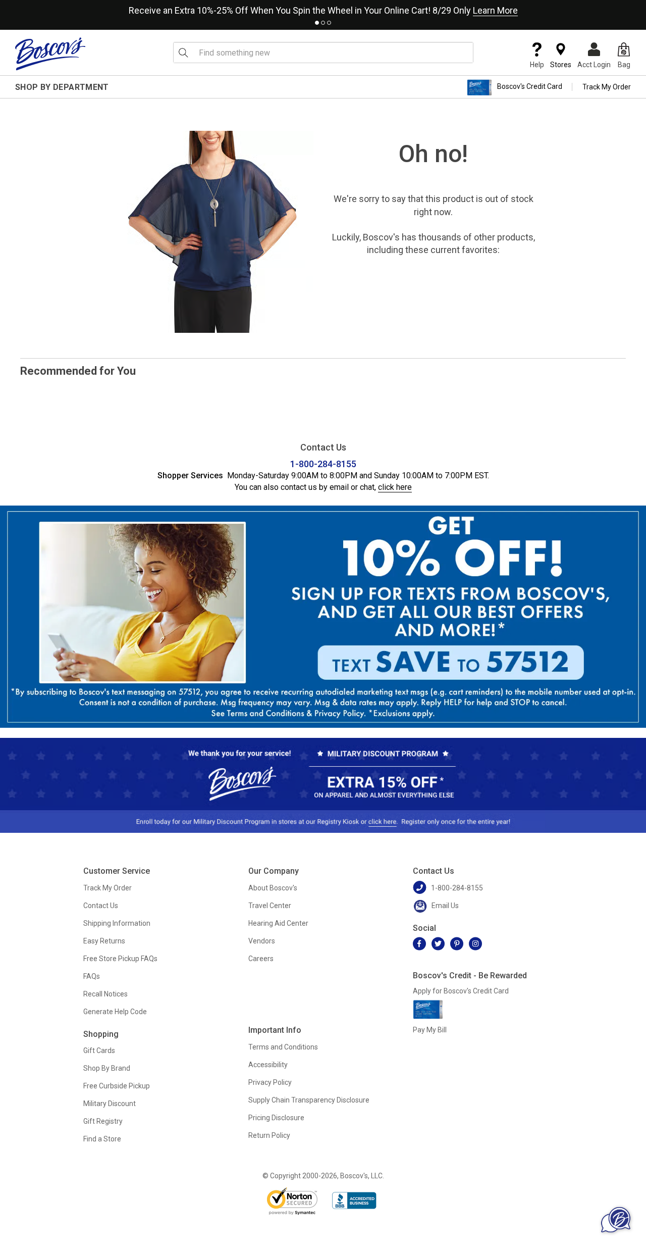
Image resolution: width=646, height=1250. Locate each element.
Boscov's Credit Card (529, 87)
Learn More (495, 10)
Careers (261, 959)
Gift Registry (103, 1121)
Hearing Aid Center (278, 923)
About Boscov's (272, 888)
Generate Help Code (115, 1012)
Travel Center (269, 906)
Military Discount (109, 1103)
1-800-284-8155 (323, 464)
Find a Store (102, 1139)
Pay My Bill (430, 1030)
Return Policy (269, 1135)
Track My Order (606, 87)
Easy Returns (104, 941)
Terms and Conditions (283, 1047)
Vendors (261, 941)
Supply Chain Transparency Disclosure (308, 1100)
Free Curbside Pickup (116, 1086)
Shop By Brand (106, 1068)
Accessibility (268, 1065)
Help (537, 65)
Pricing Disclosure (276, 1118)
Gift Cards (99, 1050)
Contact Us (100, 906)
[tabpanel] (323, 8)
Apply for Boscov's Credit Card (461, 991)
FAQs (91, 976)
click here (395, 487)
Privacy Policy (270, 1082)
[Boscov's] (50, 53)
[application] (616, 1219)
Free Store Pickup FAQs (120, 959)
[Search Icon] (183, 52)
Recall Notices (105, 994)
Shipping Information (116, 923)
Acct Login (594, 65)
